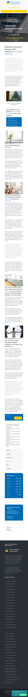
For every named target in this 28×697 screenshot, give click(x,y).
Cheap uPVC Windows (10, 633)
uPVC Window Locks (10, 605)
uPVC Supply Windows (10, 624)
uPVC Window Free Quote (11, 627)
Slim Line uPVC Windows (11, 655)
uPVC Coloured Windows (11, 644)
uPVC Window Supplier (10, 674)
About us (8, 450)
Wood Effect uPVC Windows (11, 660)
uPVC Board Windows (10, 639)
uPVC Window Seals (10, 619)
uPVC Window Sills (9, 622)
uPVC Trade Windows (10, 658)
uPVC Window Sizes (10, 682)
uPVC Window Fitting (10, 592)
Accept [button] (23, 694)
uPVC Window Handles (10, 603)
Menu (14, 11)
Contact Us (17, 418)
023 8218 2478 (14, 8)
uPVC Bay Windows (10, 636)
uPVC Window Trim (10, 663)
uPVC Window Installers (10, 600)
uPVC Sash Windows (10, 652)
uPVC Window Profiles (10, 613)
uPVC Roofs (8, 649)
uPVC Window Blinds (10, 586)
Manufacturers (9, 457)
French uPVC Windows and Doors (13, 677)
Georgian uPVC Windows (11, 647)
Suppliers (8, 454)
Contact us (8, 468)
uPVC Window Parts (10, 608)
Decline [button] (16, 694)
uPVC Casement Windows (11, 641)
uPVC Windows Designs (10, 589)
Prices (7, 461)
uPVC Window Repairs (10, 616)
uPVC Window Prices (10, 611)
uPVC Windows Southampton (12, 424)
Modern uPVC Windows (10, 668)
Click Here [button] (19, 692)
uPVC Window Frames (10, 594)
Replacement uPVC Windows (12, 671)
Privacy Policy (7, 693)
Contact (15, 40)
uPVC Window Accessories (11, 581)
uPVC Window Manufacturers (12, 679)
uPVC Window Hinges (10, 597)
